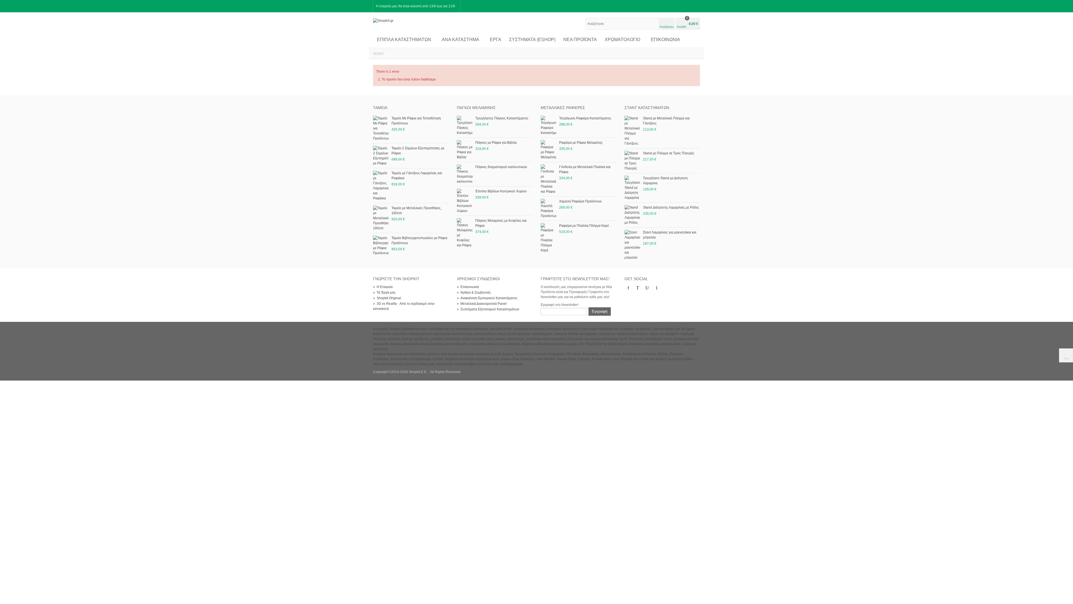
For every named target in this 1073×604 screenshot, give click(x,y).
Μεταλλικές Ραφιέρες (563, 107)
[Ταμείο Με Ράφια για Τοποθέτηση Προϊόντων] (381, 128)
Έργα (495, 39)
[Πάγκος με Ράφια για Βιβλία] (465, 150)
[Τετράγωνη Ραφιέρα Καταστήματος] (548, 125)
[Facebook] (628, 288)
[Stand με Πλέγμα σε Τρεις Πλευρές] (632, 160)
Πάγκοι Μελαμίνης (476, 107)
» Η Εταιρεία (383, 287)
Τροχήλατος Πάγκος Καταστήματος (501, 118)
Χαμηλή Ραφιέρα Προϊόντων (580, 201)
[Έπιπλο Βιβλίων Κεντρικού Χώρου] (465, 201)
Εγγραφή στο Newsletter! (559, 305)
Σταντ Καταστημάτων (647, 107)
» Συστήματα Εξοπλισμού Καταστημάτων (488, 309)
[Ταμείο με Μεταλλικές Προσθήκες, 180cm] (381, 218)
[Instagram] (666, 288)
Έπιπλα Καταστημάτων (404, 39)
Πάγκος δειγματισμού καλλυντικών (501, 167)
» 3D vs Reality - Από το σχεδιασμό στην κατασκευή (404, 306)
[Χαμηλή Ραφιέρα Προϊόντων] (548, 208)
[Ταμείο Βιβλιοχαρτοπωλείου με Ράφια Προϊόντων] (381, 245)
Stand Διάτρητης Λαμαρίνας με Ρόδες (671, 207)
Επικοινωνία (665, 39)
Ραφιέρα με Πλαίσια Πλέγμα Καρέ (584, 226)
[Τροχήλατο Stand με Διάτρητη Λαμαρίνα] (632, 188)
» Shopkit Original (387, 298)
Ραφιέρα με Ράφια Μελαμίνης (581, 143)
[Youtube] (647, 288)
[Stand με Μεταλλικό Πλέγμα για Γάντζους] (632, 131)
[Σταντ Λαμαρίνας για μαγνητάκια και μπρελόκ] (632, 245)
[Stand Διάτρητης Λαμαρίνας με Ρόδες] (632, 215)
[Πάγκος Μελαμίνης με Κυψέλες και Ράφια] (465, 233)
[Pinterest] (656, 288)
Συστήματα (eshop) (532, 39)
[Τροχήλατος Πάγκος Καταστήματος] (465, 125)
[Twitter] (637, 288)
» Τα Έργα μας (384, 292)
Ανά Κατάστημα (460, 39)
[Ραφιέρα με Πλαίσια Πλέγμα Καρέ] (548, 238)
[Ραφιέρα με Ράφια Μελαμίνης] (548, 150)
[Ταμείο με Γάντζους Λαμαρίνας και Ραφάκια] (381, 185)
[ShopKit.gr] (383, 20)
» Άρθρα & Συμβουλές (474, 292)
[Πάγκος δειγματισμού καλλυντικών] (465, 174)
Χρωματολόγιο (622, 39)
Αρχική (378, 53)
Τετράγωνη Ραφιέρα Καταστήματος (585, 118)
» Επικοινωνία (468, 287)
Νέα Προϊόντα (580, 39)
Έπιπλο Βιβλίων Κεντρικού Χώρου (501, 191)
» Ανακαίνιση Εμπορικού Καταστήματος (487, 298)
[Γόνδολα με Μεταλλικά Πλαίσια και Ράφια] (548, 179)
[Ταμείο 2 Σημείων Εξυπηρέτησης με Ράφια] (381, 155)
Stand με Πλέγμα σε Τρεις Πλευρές (668, 153)
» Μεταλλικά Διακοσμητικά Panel (482, 304)
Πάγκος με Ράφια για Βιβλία (496, 143)
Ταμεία (380, 107)
